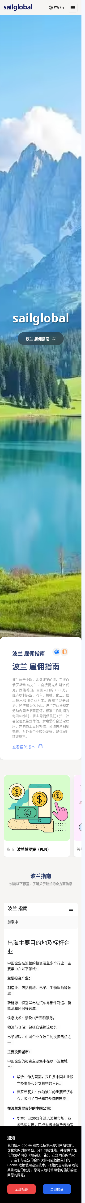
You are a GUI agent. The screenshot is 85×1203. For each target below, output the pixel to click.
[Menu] (73, 7)
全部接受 (57, 1189)
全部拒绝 (21, 1189)
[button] (41, 909)
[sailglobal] (15, 7)
